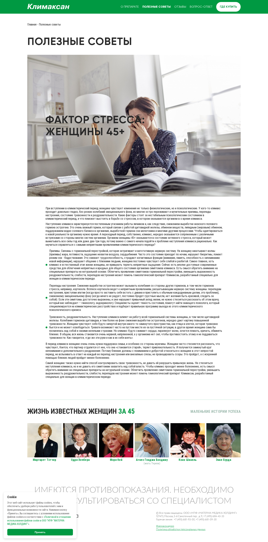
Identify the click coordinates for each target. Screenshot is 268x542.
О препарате (130, 6)
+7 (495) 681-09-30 (206, 519)
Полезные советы (156, 6)
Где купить (228, 6)
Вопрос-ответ (201, 6)
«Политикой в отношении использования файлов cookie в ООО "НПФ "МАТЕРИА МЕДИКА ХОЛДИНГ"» (39, 520)
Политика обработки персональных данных (180, 529)
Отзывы (180, 6)
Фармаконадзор (165, 526)
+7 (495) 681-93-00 (184, 519)
